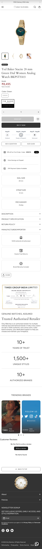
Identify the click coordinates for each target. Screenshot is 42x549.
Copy (36, 152)
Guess (31, 429)
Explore (11, 431)
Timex (10, 429)
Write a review (21, 448)
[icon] (33, 403)
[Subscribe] (37, 518)
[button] (3, 2)
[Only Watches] (21, 7)
